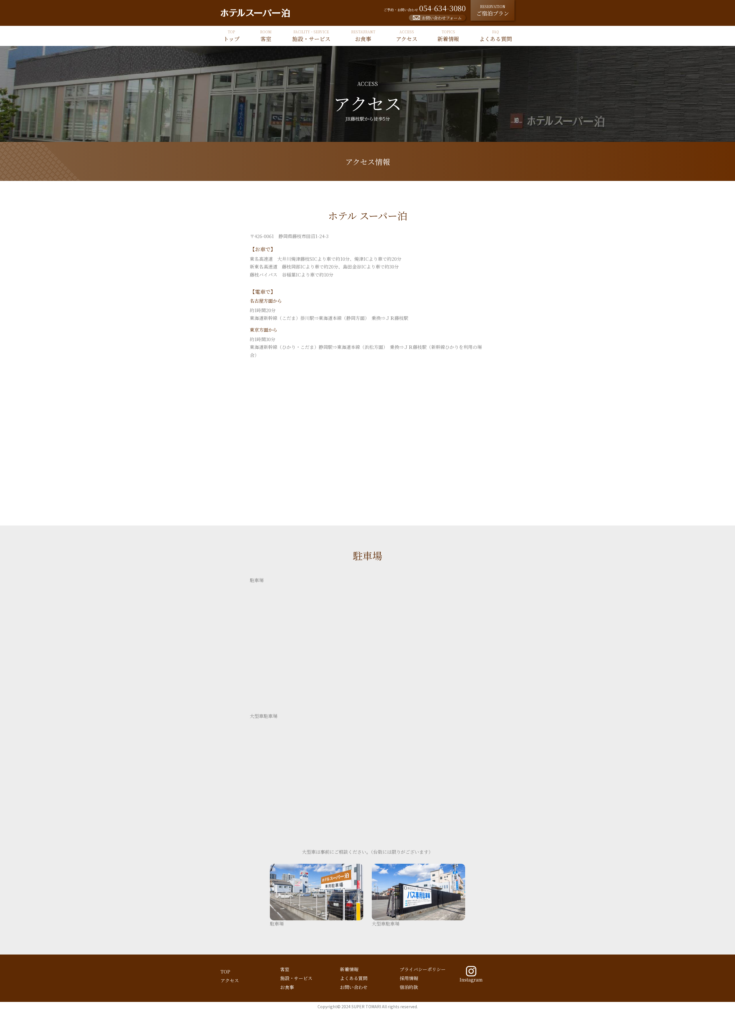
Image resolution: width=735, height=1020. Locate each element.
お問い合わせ (354, 987)
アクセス (229, 980)
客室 (284, 969)
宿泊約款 (409, 987)
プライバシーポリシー (423, 969)
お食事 (287, 987)
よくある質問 (354, 978)
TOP (225, 971)
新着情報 (349, 969)
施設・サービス (296, 978)
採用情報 (409, 978)
